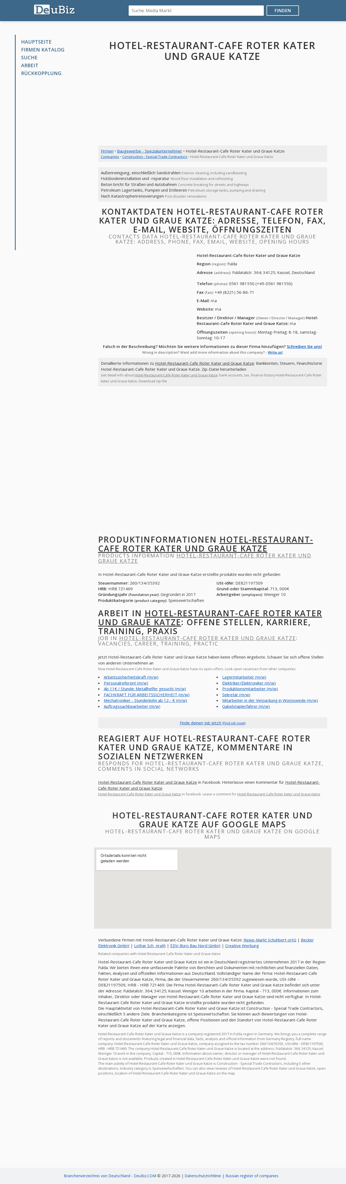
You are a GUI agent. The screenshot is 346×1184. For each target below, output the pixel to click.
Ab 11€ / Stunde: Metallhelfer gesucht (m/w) (145, 688)
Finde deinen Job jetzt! (212, 722)
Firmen (107, 151)
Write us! (275, 352)
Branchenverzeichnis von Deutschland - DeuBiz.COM (110, 1175)
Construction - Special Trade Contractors (154, 156)
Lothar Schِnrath (150, 945)
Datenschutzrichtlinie (203, 1175)
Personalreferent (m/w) (126, 683)
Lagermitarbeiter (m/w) (244, 677)
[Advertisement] (56, 163)
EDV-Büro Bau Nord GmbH (195, 945)
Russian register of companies (251, 1175)
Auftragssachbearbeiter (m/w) (132, 706)
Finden (283, 11)
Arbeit (29, 65)
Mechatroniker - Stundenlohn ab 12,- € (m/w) (145, 700)
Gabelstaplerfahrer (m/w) (246, 706)
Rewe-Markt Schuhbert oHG (270, 940)
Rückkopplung (41, 73)
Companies (110, 156)
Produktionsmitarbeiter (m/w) (250, 688)
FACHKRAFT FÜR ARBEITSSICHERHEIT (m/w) (146, 694)
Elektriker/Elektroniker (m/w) (249, 683)
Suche (29, 57)
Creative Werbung (242, 945)
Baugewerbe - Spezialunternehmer (149, 151)
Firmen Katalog (42, 49)
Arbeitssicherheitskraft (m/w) (131, 677)
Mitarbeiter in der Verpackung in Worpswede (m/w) (270, 700)
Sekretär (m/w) (236, 694)
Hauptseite (36, 41)
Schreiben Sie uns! (304, 346)
